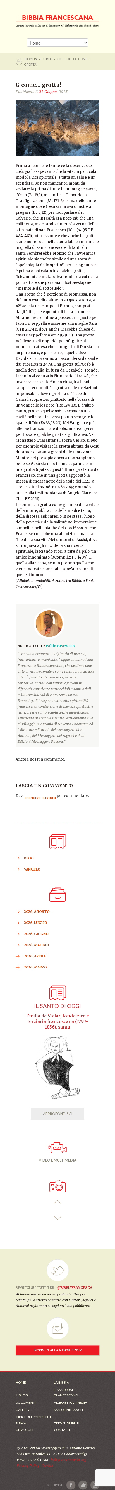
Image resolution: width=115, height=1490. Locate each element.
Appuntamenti (66, 1422)
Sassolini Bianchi (69, 1410)
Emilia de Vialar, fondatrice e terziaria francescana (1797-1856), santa (57, 1021)
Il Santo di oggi (57, 1006)
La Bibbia (61, 1382)
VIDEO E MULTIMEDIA (57, 1160)
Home (21, 1382)
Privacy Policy (28, 1466)
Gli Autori (24, 1430)
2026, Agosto (37, 911)
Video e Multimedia (70, 1402)
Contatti (62, 1430)
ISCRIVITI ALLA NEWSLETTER (57, 1350)
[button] (58, 1202)
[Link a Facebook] (71, 1485)
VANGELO (32, 869)
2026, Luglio (35, 923)
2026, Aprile (35, 956)
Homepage (33, 59)
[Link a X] (83, 1485)
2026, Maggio (36, 945)
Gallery (23, 1410)
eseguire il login (40, 798)
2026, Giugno (36, 934)
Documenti (26, 1402)
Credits (47, 1466)
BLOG (50, 59)
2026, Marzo (35, 967)
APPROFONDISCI (57, 1114)
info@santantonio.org (68, 1460)
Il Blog (65, 59)
